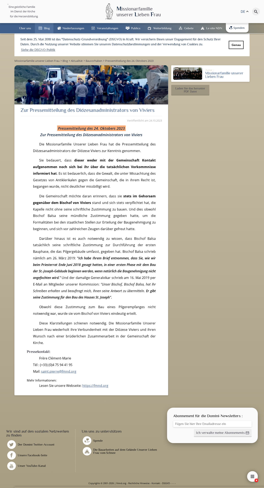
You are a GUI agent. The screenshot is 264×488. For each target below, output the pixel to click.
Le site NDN (214, 28)
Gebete (188, 28)
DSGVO (166, 483)
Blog (47, 28)
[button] (190, 90)
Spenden (239, 27)
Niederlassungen (73, 28)
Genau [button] (236, 45)
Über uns (25, 28)
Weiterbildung (162, 28)
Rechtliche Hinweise (139, 483)
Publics (135, 28)
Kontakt (156, 483)
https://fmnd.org (95, 385)
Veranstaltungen (107, 28)
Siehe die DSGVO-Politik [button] (38, 50)
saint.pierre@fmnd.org (58, 371)
